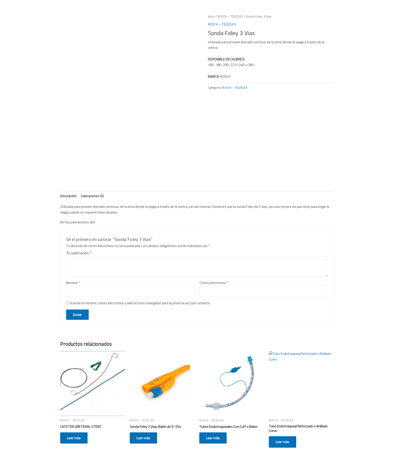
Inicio (211, 16)
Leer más (74, 438)
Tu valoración (79, 253)
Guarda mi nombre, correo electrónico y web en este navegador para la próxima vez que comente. (140, 303)
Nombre (73, 282)
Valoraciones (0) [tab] (92, 196)
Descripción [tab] (68, 196)
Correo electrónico (214, 282)
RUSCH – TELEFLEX (230, 16)
